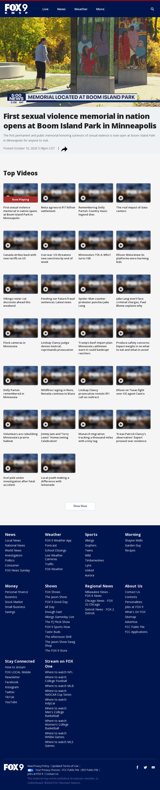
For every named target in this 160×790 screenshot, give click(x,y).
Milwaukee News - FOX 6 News (97, 594)
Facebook (11, 682)
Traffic (49, 564)
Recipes (130, 550)
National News (15, 545)
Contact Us (132, 592)
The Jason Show (56, 597)
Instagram (12, 687)
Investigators (13, 555)
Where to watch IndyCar (55, 701)
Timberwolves (94, 560)
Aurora (89, 575)
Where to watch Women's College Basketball (57, 724)
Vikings (89, 540)
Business (11, 597)
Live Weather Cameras (54, 557)
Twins (89, 550)
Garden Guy (133, 545)
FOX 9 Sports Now (57, 627)
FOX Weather (54, 569)
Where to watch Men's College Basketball (55, 712)
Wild (88, 555)
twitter (145, 767)
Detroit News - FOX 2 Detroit (99, 611)
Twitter (10, 692)
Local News (13, 540)
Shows (51, 585)
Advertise (131, 622)
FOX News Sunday (17, 570)
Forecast (51, 545)
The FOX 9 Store (56, 650)
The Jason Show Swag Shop (60, 643)
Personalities (133, 602)
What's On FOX (135, 612)
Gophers (90, 545)
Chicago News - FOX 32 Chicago (99, 602)
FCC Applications (136, 632)
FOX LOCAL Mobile (18, 672)
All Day (49, 607)
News (10, 534)
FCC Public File (135, 627)
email (153, 767)
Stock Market (14, 602)
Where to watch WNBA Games (55, 735)
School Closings (55, 550)
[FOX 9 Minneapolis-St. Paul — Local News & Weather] (18, 9)
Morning (133, 534)
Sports (91, 534)
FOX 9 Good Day (56, 602)
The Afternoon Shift (58, 637)
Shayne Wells (134, 540)
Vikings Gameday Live (59, 617)
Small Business (15, 607)
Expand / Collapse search (152, 9)
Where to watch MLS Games (59, 744)
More (100, 9)
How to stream (15, 667)
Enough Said (53, 612)
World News (13, 550)
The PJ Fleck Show (57, 622)
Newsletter (12, 677)
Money (11, 585)
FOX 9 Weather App (58, 540)
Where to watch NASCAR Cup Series (58, 692)
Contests (131, 597)
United (89, 570)
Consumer (12, 565)
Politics (10, 560)
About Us (133, 585)
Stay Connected (20, 661)
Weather (53, 534)
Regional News (99, 585)
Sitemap (130, 617)
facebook (137, 767)
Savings (10, 612)
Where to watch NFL (59, 672)
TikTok (9, 697)
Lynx (88, 565)
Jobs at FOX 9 (134, 607)
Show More (80, 506)
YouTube (11, 702)
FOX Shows (52, 592)
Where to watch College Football (56, 679)
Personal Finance (16, 592)
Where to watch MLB (59, 686)
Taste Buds (52, 632)
